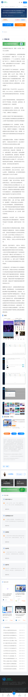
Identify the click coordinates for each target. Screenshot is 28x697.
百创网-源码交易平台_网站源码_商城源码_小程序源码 (13, 454)
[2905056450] (14, 349)
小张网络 (5, 15)
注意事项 (20, 25)
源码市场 (6, 6)
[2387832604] (14, 424)
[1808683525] (14, 408)
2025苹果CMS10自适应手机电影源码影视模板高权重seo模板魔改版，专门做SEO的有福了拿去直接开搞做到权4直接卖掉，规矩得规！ (10, 650)
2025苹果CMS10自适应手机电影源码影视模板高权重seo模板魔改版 (10, 653)
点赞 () (18, 19)
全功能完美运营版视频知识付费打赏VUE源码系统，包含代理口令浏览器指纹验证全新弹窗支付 (20, 594)
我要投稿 (25, 6)
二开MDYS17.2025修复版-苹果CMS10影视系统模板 (10, 648)
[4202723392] (14, 363)
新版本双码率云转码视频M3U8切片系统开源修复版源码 (7, 615)
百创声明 (7, 548)
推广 (9, 56)
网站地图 (14, 690)
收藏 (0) (23, 19)
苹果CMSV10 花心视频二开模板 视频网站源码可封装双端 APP (10, 640)
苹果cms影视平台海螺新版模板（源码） (21, 483)
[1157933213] (14, 378)
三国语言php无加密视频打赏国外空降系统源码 (10, 645)
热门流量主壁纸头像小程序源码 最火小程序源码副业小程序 (10, 643)
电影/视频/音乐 (12, 6)
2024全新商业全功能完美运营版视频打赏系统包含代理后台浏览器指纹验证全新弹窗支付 (10, 666)
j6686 (6, 599)
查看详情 (7, 509)
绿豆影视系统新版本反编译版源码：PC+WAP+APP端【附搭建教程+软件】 (7, 483)
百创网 (6, 620)
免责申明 (7, 564)
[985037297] (14, 329)
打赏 (15, 433)
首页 (3, 6)
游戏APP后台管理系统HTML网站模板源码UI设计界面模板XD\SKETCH (20, 615)
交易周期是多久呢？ (9, 515)
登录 (25, 2)
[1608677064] (14, 393)
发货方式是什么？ (9, 499)
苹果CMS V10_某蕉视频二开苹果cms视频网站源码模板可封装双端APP (10, 656)
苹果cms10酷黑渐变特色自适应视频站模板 (7, 594)
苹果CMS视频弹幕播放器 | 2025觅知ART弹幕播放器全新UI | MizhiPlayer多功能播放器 (10, 658)
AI (12, 112)
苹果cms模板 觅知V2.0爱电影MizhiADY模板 (10, 661)
